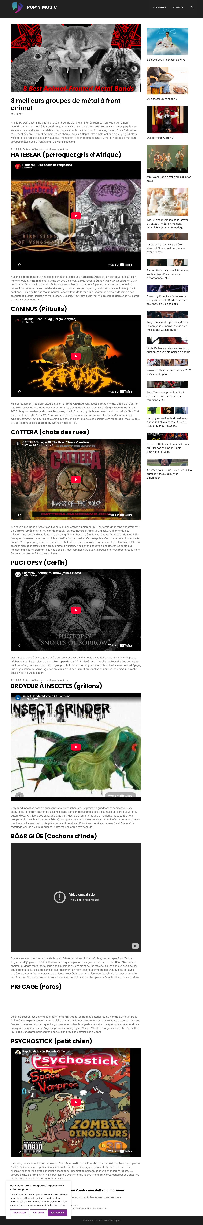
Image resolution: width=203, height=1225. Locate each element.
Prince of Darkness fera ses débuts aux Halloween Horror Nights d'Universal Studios (168, 448)
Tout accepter (57, 1212)
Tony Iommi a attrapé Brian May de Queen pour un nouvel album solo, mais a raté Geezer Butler (168, 326)
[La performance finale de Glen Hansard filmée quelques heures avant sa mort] (167, 238)
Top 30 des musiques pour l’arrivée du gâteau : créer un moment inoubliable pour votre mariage (168, 223)
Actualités (159, 7)
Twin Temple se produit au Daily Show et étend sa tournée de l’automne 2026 (166, 396)
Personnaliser (19, 1212)
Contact (178, 7)
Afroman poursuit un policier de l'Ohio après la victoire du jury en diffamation (169, 474)
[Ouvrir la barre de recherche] (192, 7)
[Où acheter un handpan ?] (167, 92)
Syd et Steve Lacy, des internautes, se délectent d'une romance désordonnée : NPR (168, 274)
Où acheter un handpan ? (162, 98)
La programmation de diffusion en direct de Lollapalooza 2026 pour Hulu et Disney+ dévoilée (167, 422)
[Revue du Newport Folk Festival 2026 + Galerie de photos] (167, 363)
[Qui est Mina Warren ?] (167, 131)
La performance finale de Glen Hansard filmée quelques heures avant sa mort (166, 248)
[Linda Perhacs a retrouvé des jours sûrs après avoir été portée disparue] (167, 341)
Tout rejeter (38, 1212)
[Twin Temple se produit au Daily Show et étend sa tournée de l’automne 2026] (167, 386)
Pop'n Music (42, 7)
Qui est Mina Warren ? (160, 137)
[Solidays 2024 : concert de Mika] (167, 53)
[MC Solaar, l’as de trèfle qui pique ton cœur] (167, 170)
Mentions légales (113, 1220)
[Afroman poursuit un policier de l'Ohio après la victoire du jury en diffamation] (167, 463)
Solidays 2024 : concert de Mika (166, 59)
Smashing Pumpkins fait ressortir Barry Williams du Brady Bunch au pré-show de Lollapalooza (167, 300)
